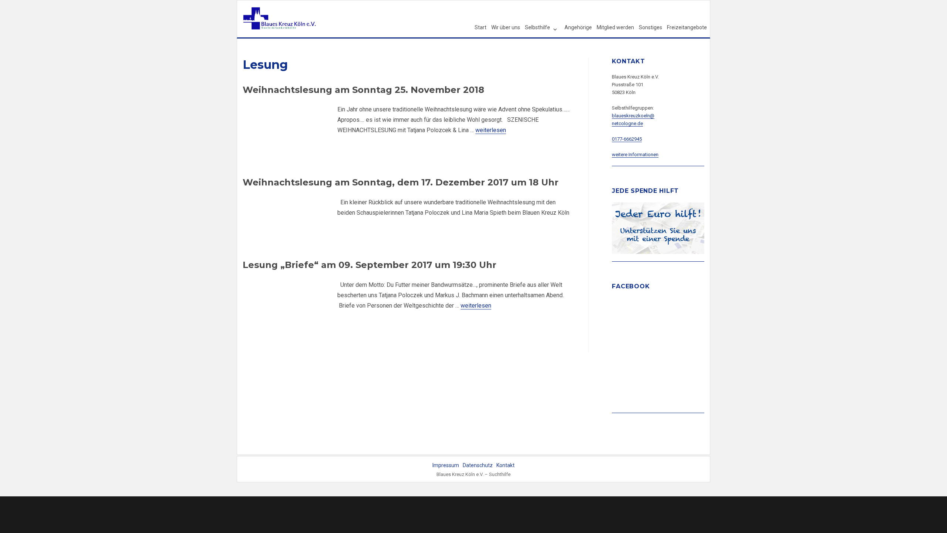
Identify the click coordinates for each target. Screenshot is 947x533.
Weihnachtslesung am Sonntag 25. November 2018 (363, 89)
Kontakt (505, 465)
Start (480, 27)
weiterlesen (490, 130)
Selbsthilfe (537, 27)
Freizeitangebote (687, 27)
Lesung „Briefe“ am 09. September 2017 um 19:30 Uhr (369, 264)
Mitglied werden (615, 27)
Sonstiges (650, 27)
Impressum (445, 465)
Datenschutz (478, 465)
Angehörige (578, 27)
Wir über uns (505, 27)
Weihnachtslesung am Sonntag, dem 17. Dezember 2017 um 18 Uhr (401, 182)
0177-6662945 (627, 139)
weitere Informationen (635, 154)
